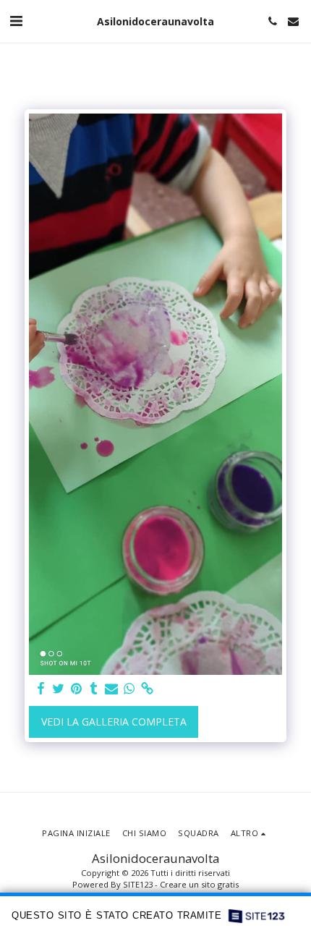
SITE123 (138, 884)
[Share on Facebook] (40, 688)
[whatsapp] (129, 688)
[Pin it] (75, 688)
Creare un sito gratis (199, 884)
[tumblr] (94, 688)
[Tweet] (58, 688)
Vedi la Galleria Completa (114, 721)
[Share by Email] (111, 688)
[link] (146, 688)
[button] (16, 20)
